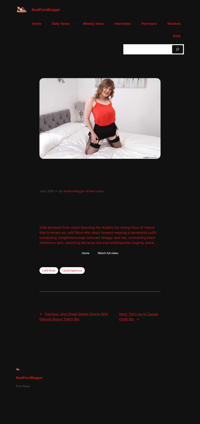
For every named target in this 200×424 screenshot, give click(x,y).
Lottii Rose (48, 270)
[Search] (177, 49)
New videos (96, 191)
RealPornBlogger (46, 10)
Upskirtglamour (72, 270)
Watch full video (108, 253)
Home (85, 253)
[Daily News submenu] (75, 24)
